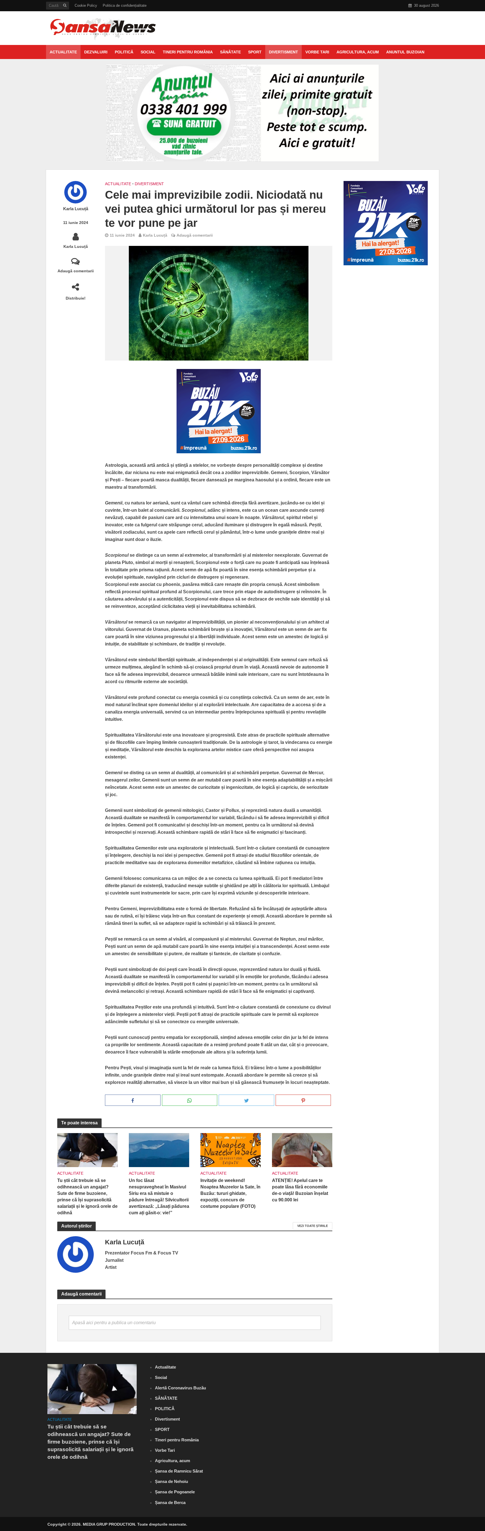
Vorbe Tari (317, 52)
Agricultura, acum (358, 52)
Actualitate (63, 52)
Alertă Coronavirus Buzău (180, 1387)
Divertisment (283, 52)
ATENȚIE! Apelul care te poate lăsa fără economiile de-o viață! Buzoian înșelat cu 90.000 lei (300, 1190)
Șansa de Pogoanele (175, 1491)
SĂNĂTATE (230, 52)
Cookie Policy (86, 5)
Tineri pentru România (188, 52)
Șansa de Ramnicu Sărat (179, 1471)
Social (148, 52)
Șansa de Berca (170, 1502)
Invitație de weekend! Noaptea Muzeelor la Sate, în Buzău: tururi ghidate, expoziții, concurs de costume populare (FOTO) (230, 1193)
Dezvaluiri (95, 52)
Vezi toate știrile (312, 1225)
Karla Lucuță (75, 209)
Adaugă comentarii (76, 271)
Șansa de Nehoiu (171, 1481)
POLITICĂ (124, 52)
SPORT (255, 52)
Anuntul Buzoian (405, 52)
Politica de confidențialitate (125, 5)
